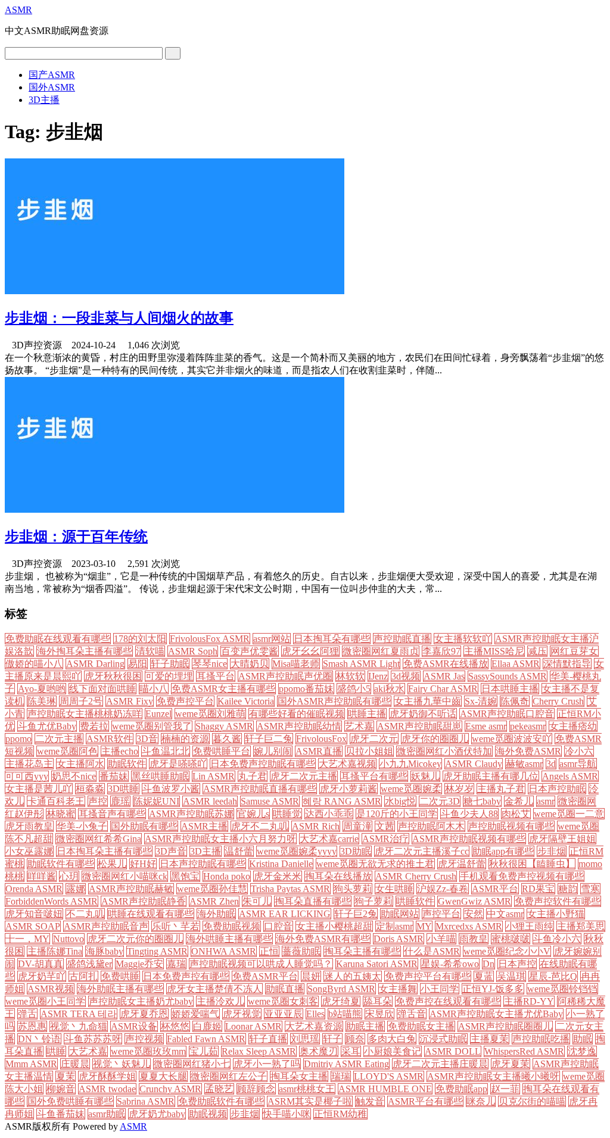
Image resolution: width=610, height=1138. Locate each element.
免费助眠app (461, 1089)
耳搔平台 (216, 676)
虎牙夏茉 (510, 1064)
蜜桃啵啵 (510, 939)
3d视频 (405, 676)
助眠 (582, 1039)
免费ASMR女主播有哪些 (223, 689)
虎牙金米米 (277, 876)
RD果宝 (538, 889)
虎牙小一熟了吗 (267, 1064)
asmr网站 (271, 639)
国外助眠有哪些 (144, 826)
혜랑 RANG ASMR (342, 801)
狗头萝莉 (353, 889)
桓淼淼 (90, 789)
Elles (315, 1014)
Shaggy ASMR (224, 726)
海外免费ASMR (528, 751)
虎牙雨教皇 (29, 826)
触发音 (370, 1101)
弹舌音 (411, 1014)
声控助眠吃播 (540, 1039)
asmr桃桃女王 (307, 1089)
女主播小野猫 (555, 914)
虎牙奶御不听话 (423, 714)
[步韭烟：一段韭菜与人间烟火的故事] (174, 291)
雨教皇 (473, 939)
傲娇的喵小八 (34, 664)
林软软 (350, 676)
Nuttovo (68, 939)
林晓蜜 (60, 814)
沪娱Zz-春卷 (442, 889)
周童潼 (357, 826)
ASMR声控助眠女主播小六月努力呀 (220, 839)
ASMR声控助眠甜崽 (419, 726)
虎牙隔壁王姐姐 (562, 839)
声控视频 (144, 1039)
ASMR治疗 (385, 839)
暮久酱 (227, 739)
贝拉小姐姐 (369, 751)
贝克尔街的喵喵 (532, 1101)
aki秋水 (389, 689)
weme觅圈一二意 (569, 814)
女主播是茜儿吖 (38, 789)
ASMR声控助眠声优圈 (285, 676)
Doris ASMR (399, 939)
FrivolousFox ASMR (210, 639)
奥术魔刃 (319, 1051)
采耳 (350, 1051)
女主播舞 (398, 989)
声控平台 (441, 914)
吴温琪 (511, 976)
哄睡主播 (367, 714)
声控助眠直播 (402, 639)
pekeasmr (528, 726)
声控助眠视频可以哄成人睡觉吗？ (260, 964)
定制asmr (394, 926)
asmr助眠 (106, 1114)
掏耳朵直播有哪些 (313, 901)
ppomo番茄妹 (306, 689)
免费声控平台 (185, 701)
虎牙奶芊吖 (42, 976)
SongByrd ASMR (341, 989)
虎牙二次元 (374, 739)
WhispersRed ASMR (524, 1051)
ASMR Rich (316, 826)
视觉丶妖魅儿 (121, 1064)
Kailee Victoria (245, 701)
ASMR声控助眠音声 (106, 926)
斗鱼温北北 (165, 751)
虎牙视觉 (242, 1014)
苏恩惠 (32, 1026)
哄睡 (56, 1051)
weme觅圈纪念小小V (506, 951)
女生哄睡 (394, 889)
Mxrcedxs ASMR (468, 926)
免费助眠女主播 (421, 1026)
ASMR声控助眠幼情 (299, 726)
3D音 (147, 739)
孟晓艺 (219, 1089)
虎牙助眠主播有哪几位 (491, 776)
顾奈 (355, 1039)
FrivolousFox (321, 739)
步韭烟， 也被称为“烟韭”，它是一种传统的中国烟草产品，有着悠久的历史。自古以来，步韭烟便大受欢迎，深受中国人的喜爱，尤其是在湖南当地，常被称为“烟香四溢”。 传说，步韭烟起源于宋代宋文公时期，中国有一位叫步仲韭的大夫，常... (301, 582)
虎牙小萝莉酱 (348, 789)
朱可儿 (256, 901)
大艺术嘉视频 (347, 764)
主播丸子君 (501, 789)
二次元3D (439, 801)
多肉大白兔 (392, 1039)
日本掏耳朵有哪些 (332, 639)
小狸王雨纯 (529, 926)
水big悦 (400, 801)
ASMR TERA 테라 (79, 1014)
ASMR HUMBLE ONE (385, 1089)
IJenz (378, 676)
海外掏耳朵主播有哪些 (84, 651)
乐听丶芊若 (176, 926)
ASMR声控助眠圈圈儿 (505, 1026)
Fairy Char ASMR (443, 689)
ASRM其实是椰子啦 (309, 1101)
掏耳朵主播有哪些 (362, 951)
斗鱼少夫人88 (469, 814)
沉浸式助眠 (443, 1039)
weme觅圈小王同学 (45, 1001)
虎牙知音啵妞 (34, 914)
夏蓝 (483, 976)
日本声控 (517, 964)
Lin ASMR (213, 776)
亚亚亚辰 (283, 1014)
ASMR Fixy (129, 701)
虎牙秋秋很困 (113, 676)
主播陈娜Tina (54, 951)
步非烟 (551, 851)
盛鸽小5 (354, 689)
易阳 (137, 664)
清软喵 (150, 651)
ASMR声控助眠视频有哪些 (468, 839)
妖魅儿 (425, 776)
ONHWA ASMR (223, 951)
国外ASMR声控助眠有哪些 (334, 701)
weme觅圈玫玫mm (148, 1051)
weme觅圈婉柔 (411, 789)
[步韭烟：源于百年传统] (174, 509)
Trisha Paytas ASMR (290, 889)
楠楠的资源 (185, 739)
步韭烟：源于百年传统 (76, 536)
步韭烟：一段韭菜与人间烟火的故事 (119, 318)
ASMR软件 (109, 739)
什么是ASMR (432, 951)
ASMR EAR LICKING (285, 914)
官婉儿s (253, 814)
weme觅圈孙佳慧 (212, 889)
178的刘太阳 (140, 639)
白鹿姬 (207, 1026)
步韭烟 (245, 1114)
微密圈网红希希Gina (98, 839)
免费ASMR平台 (265, 976)
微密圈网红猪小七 (192, 1064)
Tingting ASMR (157, 951)
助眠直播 (285, 989)
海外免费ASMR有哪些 (323, 939)
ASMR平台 (495, 889)
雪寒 (590, 889)
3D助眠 (355, 851)
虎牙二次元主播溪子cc (422, 851)
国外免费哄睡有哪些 (70, 1101)
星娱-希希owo (450, 964)
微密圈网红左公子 (229, 1076)
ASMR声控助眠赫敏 (131, 889)
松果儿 (112, 864)
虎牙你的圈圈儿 (435, 739)
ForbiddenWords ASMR (51, 901)
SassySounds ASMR (507, 676)
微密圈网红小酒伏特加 (444, 751)
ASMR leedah (210, 801)
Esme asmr (485, 726)
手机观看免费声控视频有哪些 (522, 876)
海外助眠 (216, 914)
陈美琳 (41, 701)
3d (551, 764)
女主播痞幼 (573, 726)
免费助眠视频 (231, 926)
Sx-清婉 (481, 701)
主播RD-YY (529, 1001)
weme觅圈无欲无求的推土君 (375, 864)
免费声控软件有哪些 (557, 901)
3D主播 (44, 100)
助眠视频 (208, 1114)
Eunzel (158, 714)
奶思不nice (74, 776)
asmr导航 (577, 764)
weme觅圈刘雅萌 (210, 714)
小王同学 (440, 989)
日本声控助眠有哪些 (202, 864)
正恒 (269, 951)
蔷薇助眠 (301, 951)
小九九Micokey (410, 764)
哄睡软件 (415, 901)
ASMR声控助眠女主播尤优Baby (496, 1014)
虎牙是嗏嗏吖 (178, 764)
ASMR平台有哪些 (425, 1101)
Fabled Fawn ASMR (206, 1039)
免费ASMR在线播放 (445, 664)
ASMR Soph (192, 651)
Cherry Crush (558, 701)
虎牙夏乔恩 (144, 1014)
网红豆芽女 (574, 651)
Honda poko (226, 876)
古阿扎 (83, 976)
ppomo (18, 739)
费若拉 (94, 726)
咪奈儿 (480, 1101)
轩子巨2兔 (355, 914)
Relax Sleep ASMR (259, 1051)
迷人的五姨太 (352, 976)
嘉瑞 (176, 964)
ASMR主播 (204, 826)
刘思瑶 (305, 1039)
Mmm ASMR (31, 1064)
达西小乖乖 (329, 814)
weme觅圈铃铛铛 (562, 989)
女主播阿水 (80, 764)
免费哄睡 (120, 976)
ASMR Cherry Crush (415, 876)
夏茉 (65, 1076)
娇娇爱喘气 (195, 1014)
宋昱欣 (379, 1014)
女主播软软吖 (462, 639)
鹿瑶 (120, 801)
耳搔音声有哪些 (112, 814)
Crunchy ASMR (170, 1089)
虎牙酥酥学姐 (107, 1076)
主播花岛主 (29, 764)
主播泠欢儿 (220, 1001)
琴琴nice (209, 664)
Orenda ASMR (34, 889)
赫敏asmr (524, 764)
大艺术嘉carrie (329, 839)
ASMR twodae (107, 1089)
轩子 (332, 1039)
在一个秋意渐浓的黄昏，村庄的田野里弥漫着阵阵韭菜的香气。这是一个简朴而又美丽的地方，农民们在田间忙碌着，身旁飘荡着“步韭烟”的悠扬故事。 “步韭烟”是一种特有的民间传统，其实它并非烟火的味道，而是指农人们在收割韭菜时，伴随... (304, 364)
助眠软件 (127, 764)
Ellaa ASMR (515, 664)
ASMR (18, 10)
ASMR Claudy (473, 764)
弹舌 (27, 1014)
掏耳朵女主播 (299, 1076)
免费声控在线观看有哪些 (448, 1001)
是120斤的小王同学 (396, 814)
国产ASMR (52, 75)
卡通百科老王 (56, 801)
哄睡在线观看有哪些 (151, 914)
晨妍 (310, 976)
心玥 (69, 876)
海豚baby (104, 951)
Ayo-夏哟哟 (42, 689)
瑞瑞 (340, 1076)
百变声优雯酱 (249, 651)
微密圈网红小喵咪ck (124, 876)
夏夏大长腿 (163, 1076)
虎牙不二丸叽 (259, 826)
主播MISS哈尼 (494, 651)
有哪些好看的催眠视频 (296, 714)
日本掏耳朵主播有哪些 (104, 851)
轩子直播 (268, 1039)
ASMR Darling (95, 664)
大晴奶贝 (250, 664)
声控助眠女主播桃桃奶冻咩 (84, 714)
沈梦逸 (582, 1051)
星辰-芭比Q (553, 976)
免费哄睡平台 (221, 751)
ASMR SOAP (32, 926)
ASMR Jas (444, 676)
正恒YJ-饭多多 (493, 989)
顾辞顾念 (256, 1089)
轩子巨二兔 (268, 739)
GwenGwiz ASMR (474, 901)
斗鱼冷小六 (557, 939)
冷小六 (579, 751)
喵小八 (153, 689)
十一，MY (27, 939)
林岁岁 (459, 789)
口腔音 (278, 926)
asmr (546, 801)
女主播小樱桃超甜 (334, 926)
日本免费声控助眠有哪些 (262, 764)
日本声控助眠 (557, 789)
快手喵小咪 (286, 1114)
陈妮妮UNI (156, 801)
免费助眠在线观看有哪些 (57, 639)
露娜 (75, 889)
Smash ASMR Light (361, 664)
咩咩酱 (41, 876)
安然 (473, 914)
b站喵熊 (345, 1014)
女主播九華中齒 (427, 701)
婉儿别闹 (273, 751)
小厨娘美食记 (392, 1051)
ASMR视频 (50, 989)
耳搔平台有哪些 (374, 776)
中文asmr (505, 914)
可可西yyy (26, 776)
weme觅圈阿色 (67, 751)
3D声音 (170, 851)
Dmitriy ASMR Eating (346, 1064)
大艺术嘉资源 (314, 1026)
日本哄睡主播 (510, 689)
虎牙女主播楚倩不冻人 (214, 989)
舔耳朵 (377, 1001)
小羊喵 (441, 939)
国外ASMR (52, 87)
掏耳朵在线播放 (338, 876)
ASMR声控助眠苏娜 (191, 814)
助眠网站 (400, 914)
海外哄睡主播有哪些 (229, 939)
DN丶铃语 (39, 1039)
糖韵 (567, 889)
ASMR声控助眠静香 (143, 901)
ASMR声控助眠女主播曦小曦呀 (493, 1076)
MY (424, 926)
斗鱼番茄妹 (61, 1114)
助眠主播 (365, 1026)
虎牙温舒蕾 (461, 864)
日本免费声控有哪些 (186, 976)
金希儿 (519, 801)
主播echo (119, 751)
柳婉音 (60, 1089)
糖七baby (482, 801)
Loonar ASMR (253, 1026)
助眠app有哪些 (503, 851)
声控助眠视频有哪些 (511, 826)
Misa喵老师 (295, 664)
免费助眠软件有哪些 (221, 1101)
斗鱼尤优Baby (47, 726)
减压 (537, 651)
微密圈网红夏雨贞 (381, 651)
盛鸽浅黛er (89, 964)
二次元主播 (59, 739)
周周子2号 (81, 701)
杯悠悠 (175, 1026)
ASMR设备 (134, 1026)
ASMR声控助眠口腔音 (507, 714)
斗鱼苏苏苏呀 (93, 1039)
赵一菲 (505, 1089)
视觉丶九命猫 (78, 1026)
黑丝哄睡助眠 (160, 776)
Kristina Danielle (281, 864)
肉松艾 (516, 814)
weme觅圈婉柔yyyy (297, 851)
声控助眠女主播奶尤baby (141, 1001)
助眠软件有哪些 (60, 864)
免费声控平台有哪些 (428, 976)
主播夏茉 (490, 1039)
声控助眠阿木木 (431, 826)
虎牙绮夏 (341, 1001)
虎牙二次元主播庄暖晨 (440, 1064)
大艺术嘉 (88, 1051)
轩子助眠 (170, 664)
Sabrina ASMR (146, 1101)
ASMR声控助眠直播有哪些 (259, 789)
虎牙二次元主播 (303, 776)
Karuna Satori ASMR (377, 964)
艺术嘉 (359, 726)
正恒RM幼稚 (340, 1114)
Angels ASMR (570, 776)
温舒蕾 (239, 851)
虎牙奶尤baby (157, 1114)
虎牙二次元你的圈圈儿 (135, 939)
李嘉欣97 (441, 651)
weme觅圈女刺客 (283, 1001)
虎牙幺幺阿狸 (310, 651)
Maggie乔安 (139, 964)
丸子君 (252, 776)
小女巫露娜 (29, 851)
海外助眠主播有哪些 (120, 989)
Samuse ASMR (270, 801)
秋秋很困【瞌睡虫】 (532, 864)
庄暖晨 (75, 1064)
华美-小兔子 (82, 826)
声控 (97, 801)
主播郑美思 (581, 926)
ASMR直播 (318, 751)
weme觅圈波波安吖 (512, 739)
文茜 (384, 826)
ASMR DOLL (453, 1051)
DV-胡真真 (40, 964)
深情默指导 (567, 664)
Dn (488, 964)
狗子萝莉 (373, 901)
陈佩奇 (514, 701)
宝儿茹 (203, 1051)
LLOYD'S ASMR (389, 1076)
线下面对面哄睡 (102, 689)
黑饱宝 (185, 876)
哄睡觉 (287, 814)
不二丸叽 (85, 914)
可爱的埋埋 (169, 676)
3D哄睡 (123, 789)
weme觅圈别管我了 (152, 726)
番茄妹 (113, 776)
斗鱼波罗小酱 (171, 789)
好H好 (143, 864)
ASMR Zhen (214, 901)
